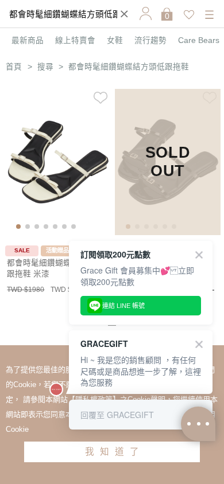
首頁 (14, 67)
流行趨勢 (150, 41)
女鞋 (115, 41)
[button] (18, 226)
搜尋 (45, 67)
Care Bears (198, 41)
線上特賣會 (75, 41)
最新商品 (27, 41)
